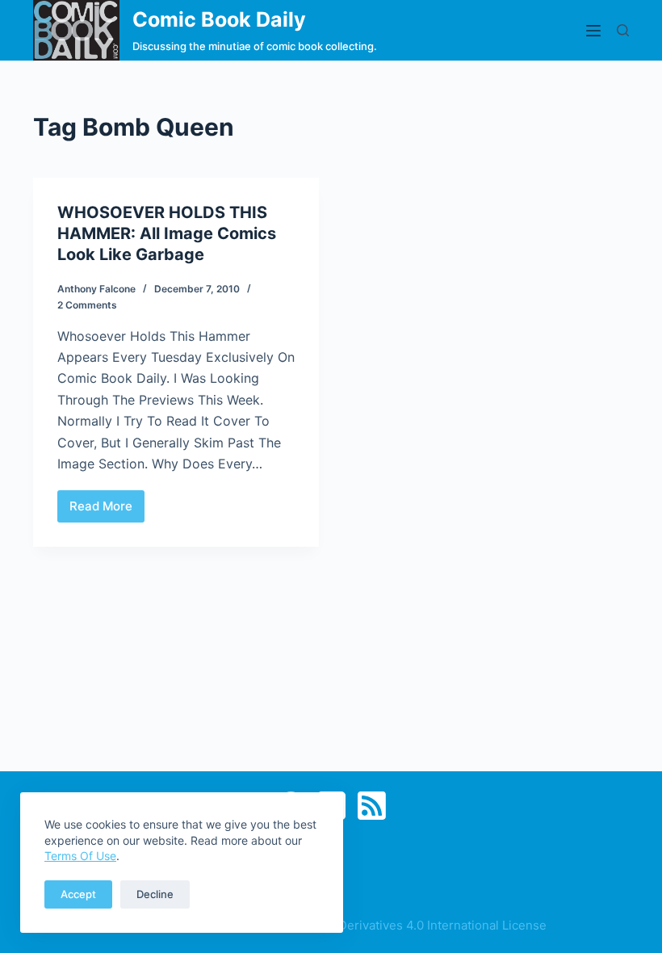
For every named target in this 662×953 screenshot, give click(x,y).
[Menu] (593, 30)
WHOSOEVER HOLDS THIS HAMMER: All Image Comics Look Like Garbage (166, 233)
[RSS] (372, 805)
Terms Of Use (80, 856)
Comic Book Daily (219, 19)
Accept (78, 894)
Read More (107, 510)
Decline (155, 894)
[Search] (623, 30)
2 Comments (87, 305)
